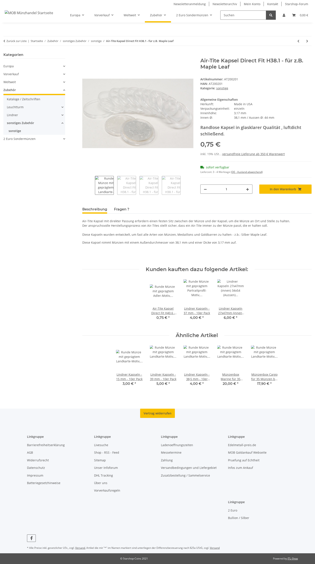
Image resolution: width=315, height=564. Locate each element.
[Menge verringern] (205, 189)
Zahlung (167, 460)
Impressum (35, 475)
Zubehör (9, 90)
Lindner (12, 115)
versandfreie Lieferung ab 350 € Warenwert (253, 154)
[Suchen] (271, 15)
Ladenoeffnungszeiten (177, 445)
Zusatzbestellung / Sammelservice (185, 475)
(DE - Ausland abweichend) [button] (247, 172)
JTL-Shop (293, 558)
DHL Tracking (103, 475)
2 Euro (232, 510)
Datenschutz (36, 468)
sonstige (222, 88)
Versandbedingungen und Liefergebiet (189, 468)
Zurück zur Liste (16, 41)
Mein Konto (252, 4)
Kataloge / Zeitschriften (23, 99)
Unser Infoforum (106, 468)
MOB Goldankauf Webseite (247, 452)
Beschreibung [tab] (94, 209)
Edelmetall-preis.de (242, 445)
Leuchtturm (15, 107)
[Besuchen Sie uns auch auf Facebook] (31, 538)
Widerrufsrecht (38, 460)
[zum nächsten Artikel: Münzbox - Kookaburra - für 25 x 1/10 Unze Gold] (307, 41)
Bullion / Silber (238, 518)
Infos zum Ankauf (240, 468)
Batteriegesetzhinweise (43, 483)
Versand (80, 548)
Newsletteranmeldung (190, 4)
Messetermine (171, 452)
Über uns (100, 483)
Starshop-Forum (296, 4)
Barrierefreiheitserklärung (46, 445)
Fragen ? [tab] (121, 209)
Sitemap (100, 460)
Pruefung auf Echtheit (244, 460)
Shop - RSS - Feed (106, 452)
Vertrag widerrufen (157, 413)
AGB (30, 452)
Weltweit (9, 82)
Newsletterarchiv (225, 4)
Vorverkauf (11, 74)
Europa (8, 66)
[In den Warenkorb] (85, 55)
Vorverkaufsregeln (107, 490)
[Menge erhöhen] (247, 189)
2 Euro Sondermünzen (19, 139)
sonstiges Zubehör (20, 123)
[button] (284, 15)
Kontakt (272, 4)
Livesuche (101, 445)
